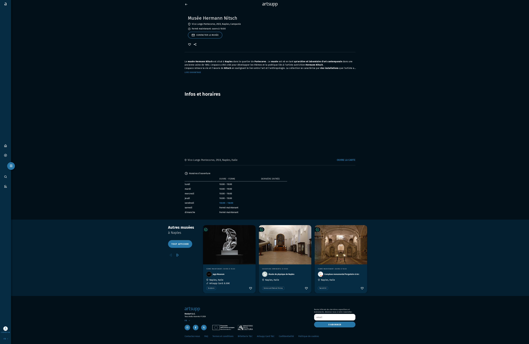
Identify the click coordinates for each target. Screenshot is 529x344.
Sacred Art (322, 288)
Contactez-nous (192, 336)
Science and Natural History (273, 288)
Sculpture (211, 288)
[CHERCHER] (5, 176)
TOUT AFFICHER (180, 244)
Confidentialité (286, 336)
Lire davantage (193, 72)
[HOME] (5, 145)
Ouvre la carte (346, 159)
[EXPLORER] (5, 155)
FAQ (206, 336)
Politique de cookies (308, 336)
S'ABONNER (334, 324)
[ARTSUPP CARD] (5, 186)
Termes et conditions (222, 336)
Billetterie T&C (245, 336)
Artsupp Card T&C (265, 336)
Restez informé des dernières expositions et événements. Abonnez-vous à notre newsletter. (333, 311)
